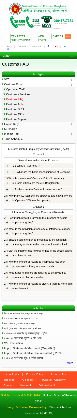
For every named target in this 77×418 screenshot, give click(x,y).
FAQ (9, 46)
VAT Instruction (13, 343)
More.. (71, 362)
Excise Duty (11, 124)
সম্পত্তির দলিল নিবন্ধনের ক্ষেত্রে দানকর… (24, 328)
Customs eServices (18, 94)
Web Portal (43, 38)
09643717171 (63, 21)
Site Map (9, 379)
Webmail (36, 46)
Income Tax (11, 133)
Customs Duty (13, 84)
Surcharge (10, 128)
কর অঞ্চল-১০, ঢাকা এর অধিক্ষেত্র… (21, 323)
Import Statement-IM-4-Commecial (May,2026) (33, 353)
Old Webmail (47, 385)
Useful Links (11, 374)
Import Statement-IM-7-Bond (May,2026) (29, 348)
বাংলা (68, 36)
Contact (22, 46)
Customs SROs (15, 109)
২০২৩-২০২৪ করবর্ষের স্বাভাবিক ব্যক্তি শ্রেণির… (27, 333)
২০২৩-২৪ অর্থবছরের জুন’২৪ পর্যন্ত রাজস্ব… (25, 357)
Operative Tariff (15, 89)
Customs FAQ (14, 99)
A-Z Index (28, 379)
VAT (6, 79)
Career (58, 36)
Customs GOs (15, 114)
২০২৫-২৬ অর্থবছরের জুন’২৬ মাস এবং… (22, 318)
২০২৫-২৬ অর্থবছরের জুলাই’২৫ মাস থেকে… (24, 338)
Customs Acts (14, 104)
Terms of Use (59, 374)
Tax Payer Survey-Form (20, 38)
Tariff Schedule (13, 138)
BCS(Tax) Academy (53, 379)
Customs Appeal (16, 119)
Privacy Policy (34, 374)
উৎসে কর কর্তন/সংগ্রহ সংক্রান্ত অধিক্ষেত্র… (25, 313)
